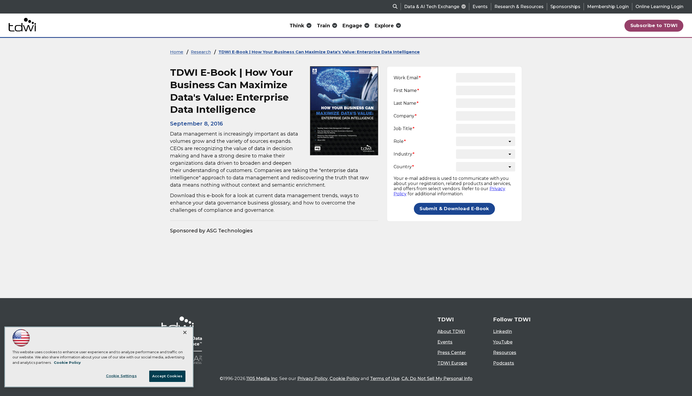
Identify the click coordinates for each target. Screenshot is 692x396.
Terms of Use (385, 378)
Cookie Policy (345, 378)
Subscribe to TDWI (654, 25)
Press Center (451, 352)
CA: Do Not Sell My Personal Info (437, 378)
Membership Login (608, 6)
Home (176, 51)
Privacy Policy (312, 378)
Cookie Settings (121, 376)
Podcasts (503, 363)
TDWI (445, 319)
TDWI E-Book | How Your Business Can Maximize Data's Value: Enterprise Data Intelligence (319, 51)
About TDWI (451, 331)
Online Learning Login (659, 6)
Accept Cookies (167, 376)
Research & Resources (519, 6)
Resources (504, 352)
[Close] (185, 332)
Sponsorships (565, 6)
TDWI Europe (452, 363)
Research (201, 51)
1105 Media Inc (261, 378)
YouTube (503, 342)
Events (480, 6)
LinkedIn (502, 331)
